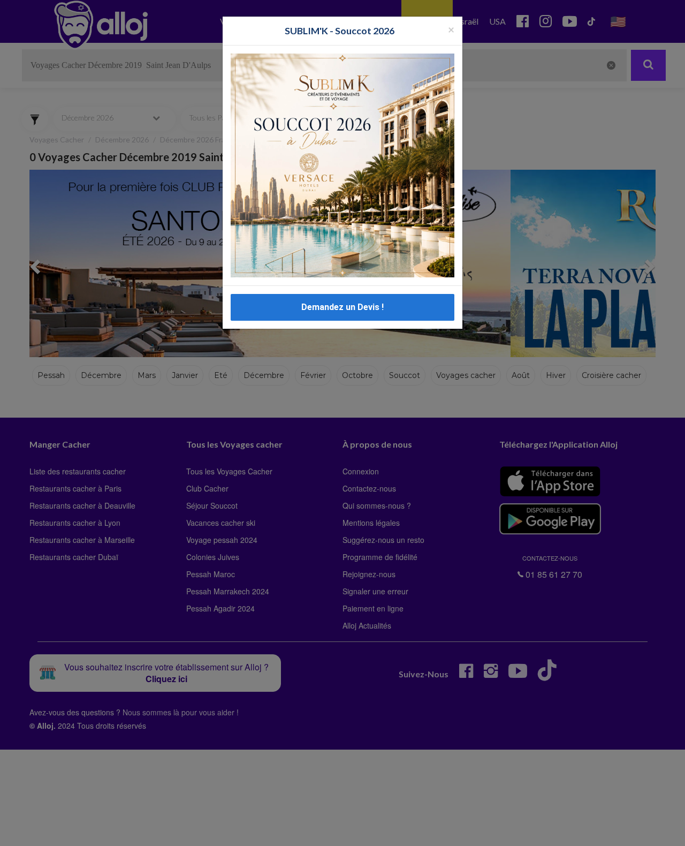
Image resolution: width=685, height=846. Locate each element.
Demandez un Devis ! (342, 307)
